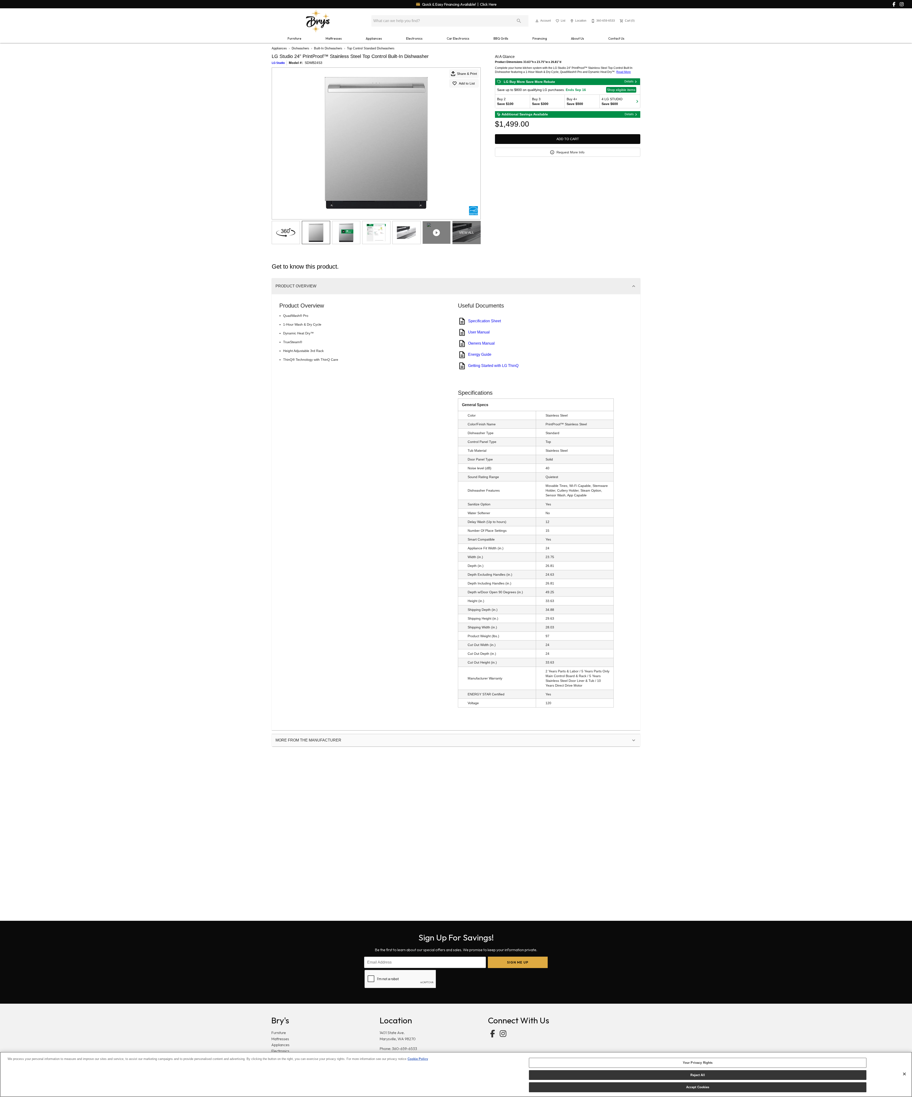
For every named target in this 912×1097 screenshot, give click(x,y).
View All (466, 232)
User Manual (479, 332)
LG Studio (278, 63)
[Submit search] (519, 21)
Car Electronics (458, 38)
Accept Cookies (697, 1087)
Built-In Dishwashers (328, 48)
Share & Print (467, 74)
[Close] (904, 1074)
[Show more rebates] (637, 101)
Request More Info (570, 152)
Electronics (414, 38)
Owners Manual (481, 343)
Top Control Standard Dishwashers (370, 48)
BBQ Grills (501, 38)
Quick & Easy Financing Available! (459, 4)
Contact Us (616, 38)
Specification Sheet (484, 321)
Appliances (374, 38)
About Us (577, 38)
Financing (539, 38)
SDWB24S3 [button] (313, 63)
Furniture (294, 38)
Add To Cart (567, 139)
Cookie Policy (418, 1059)
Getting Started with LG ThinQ (493, 366)
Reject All (697, 1075)
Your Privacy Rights (697, 1062)
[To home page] (317, 21)
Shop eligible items (621, 90)
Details (628, 81)
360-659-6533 (404, 1048)
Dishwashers (300, 48)
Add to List (467, 83)
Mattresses (334, 38)
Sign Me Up (518, 962)
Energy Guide (479, 354)
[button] (537, 21)
